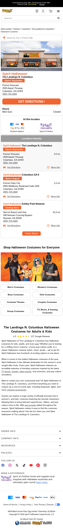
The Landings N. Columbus (43, 29)
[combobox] (31, 18)
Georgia (16, 29)
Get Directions (31, 101)
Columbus (26, 29)
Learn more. (42, 482)
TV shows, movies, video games (16, 371)
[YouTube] (31, 465)
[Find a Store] (37, 11)
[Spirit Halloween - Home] (7, 11)
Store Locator (6, 29)
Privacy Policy (26, 504)
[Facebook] (3, 465)
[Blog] (45, 465)
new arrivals (30, 405)
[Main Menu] (58, 11)
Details (42, 4)
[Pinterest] (38, 465)
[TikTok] (24, 465)
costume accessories (16, 390)
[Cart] (51, 11)
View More (31, 233)
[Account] (43, 11)
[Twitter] (17, 465)
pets (37, 344)
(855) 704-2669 (9, 94)
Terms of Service (10, 504)
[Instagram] (10, 465)
